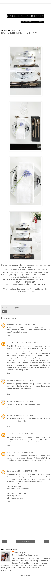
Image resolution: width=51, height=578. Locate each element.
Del (4, 311)
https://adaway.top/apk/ (15, 330)
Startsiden (25, 541)
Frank (9, 434)
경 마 (38, 405)
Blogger (29, 575)
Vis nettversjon (25, 546)
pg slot (10, 452)
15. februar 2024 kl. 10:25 (23, 452)
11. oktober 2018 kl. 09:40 (25, 324)
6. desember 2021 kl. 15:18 (22, 434)
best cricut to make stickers (17, 493)
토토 (29, 388)
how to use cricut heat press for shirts (21, 491)
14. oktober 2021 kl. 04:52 (23, 380)
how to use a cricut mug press (18, 488)
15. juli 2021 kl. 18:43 (30, 343)
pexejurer (10, 324)
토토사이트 (22, 421)
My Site (10, 380)
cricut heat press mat (15, 498)
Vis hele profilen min (8, 571)
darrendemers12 (13, 471)
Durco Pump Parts (14, 343)
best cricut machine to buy (17, 484)
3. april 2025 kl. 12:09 (29, 471)
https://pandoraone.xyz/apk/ (39, 330)
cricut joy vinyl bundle (15, 486)
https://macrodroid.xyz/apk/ (17, 332)
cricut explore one (13, 496)
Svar (8, 335)
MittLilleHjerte (20, 553)
